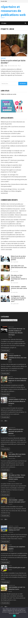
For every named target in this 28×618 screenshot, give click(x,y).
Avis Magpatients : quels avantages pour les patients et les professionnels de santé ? (18, 298)
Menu (4, 23)
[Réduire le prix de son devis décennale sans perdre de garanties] (5, 256)
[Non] (26, 612)
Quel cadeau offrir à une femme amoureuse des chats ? (19, 267)
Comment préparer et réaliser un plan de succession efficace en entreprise (17, 401)
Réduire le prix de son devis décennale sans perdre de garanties (18, 257)
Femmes (11, 452)
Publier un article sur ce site (8, 94)
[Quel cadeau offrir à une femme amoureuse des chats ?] (5, 266)
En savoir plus (5, 350)
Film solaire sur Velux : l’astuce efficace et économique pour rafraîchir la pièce (19, 278)
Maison (11, 376)
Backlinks (3, 204)
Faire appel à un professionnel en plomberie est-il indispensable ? (13, 236)
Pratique (3, 58)
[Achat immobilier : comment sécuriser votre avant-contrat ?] (5, 287)
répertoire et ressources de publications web (13, 11)
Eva (6, 65)
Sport (10, 544)
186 (5, 421)
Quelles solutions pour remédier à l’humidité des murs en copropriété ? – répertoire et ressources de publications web (13, 222)
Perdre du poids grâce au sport (17, 567)
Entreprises (12, 397)
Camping (11, 526)
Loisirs (16, 526)
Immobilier (12, 498)
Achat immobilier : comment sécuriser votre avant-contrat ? (19, 288)
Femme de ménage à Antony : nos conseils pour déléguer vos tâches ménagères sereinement (13, 191)
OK (14, 615)
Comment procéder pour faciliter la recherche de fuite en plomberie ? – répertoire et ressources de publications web (13, 232)
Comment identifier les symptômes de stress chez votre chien (17, 357)
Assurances (12, 427)
